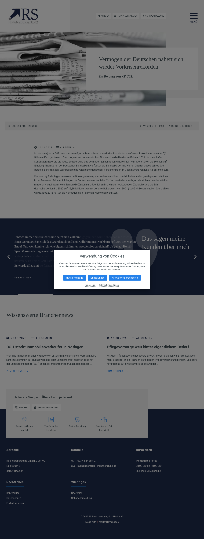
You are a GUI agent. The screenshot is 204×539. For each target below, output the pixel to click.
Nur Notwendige (74, 277)
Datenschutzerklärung (109, 285)
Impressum (90, 285)
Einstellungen (97, 277)
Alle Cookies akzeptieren (125, 277)
